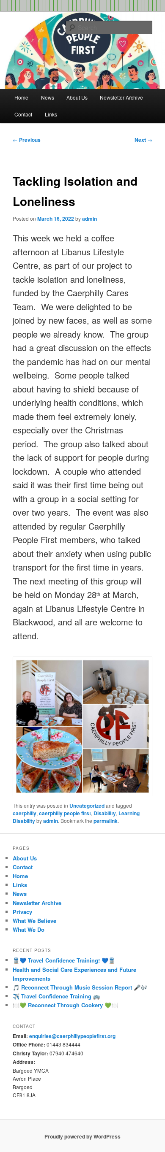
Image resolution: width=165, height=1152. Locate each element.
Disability (105, 813)
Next (143, 139)
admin (89, 218)
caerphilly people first (65, 813)
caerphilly (24, 813)
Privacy (22, 912)
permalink (106, 821)
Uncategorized (86, 805)
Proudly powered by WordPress (82, 1136)
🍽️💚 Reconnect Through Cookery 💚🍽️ (65, 1005)
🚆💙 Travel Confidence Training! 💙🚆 (64, 960)
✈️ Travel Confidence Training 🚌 (56, 996)
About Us (77, 97)
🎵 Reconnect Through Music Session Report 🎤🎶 (80, 987)
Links (51, 114)
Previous (27, 139)
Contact (23, 114)
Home (21, 97)
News (47, 97)
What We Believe (34, 921)
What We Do (28, 929)
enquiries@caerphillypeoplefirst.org (72, 1036)
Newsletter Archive (121, 97)
